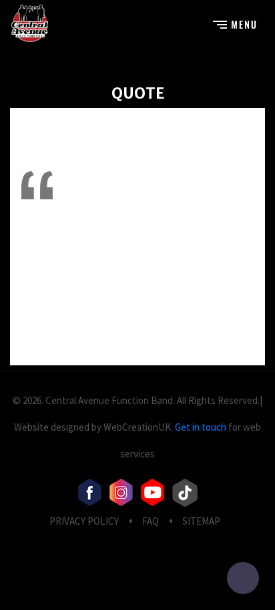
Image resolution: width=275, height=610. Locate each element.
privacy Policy (84, 521)
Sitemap (201, 521)
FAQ (150, 521)
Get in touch (200, 427)
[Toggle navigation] (234, 23)
